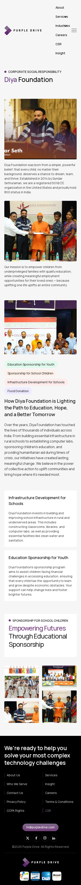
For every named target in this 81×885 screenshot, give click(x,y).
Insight (50, 784)
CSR (48, 810)
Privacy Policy (16, 802)
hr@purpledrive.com (40, 827)
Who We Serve (17, 784)
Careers (51, 793)
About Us (13, 775)
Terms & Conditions (59, 802)
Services (51, 775)
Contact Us (15, 793)
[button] (63, 16)
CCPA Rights (15, 810)
